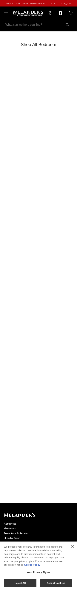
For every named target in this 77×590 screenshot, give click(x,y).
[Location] (50, 13)
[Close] (72, 546)
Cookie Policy (32, 564)
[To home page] (28, 13)
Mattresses (10, 528)
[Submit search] (67, 24)
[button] (5, 13)
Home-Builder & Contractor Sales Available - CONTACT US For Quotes (38, 4)
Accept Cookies (56, 583)
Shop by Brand (12, 538)
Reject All (20, 583)
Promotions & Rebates (16, 533)
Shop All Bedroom (38, 44)
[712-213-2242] (60, 13)
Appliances (10, 523)
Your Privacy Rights (38, 572)
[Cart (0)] (71, 13)
